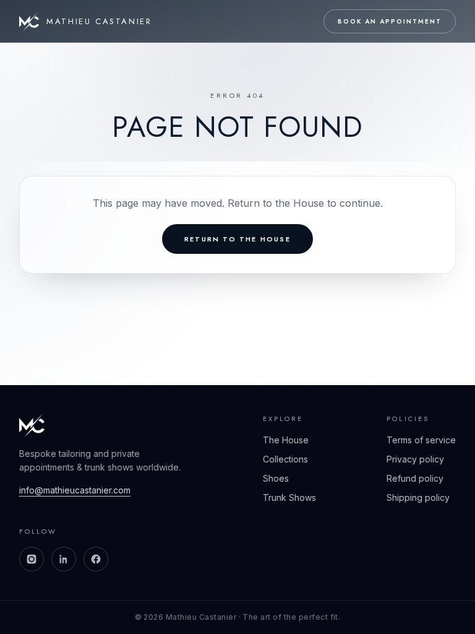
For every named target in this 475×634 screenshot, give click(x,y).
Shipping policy (418, 497)
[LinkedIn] (63, 559)
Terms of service (421, 440)
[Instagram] (31, 559)
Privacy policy (415, 459)
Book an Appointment (390, 21)
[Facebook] (95, 559)
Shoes (276, 478)
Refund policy (415, 478)
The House (286, 440)
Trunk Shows (289, 497)
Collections (285, 459)
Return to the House (237, 239)
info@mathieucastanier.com (75, 490)
